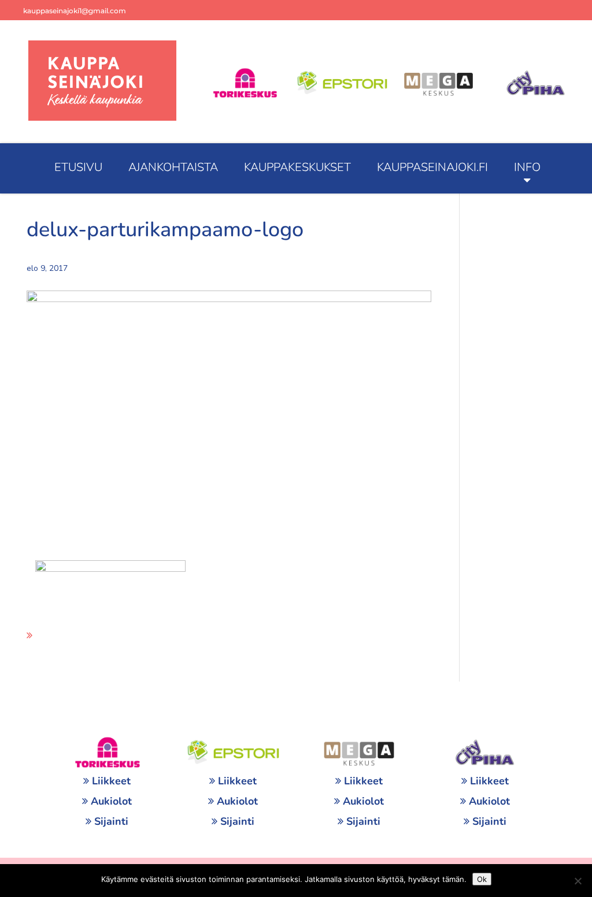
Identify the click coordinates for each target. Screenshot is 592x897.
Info (527, 167)
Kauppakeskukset (297, 167)
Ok (482, 879)
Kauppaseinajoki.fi (432, 167)
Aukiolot (111, 801)
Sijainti (111, 821)
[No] (577, 881)
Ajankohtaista (173, 167)
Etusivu (78, 167)
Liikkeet (111, 781)
